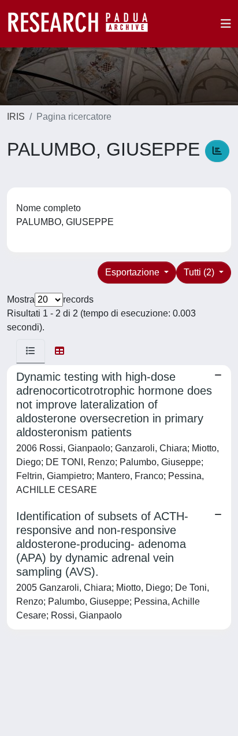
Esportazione (133, 272)
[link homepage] (84, 24)
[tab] (30, 351)
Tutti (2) (200, 272)
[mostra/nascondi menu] (226, 24)
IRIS (16, 117)
